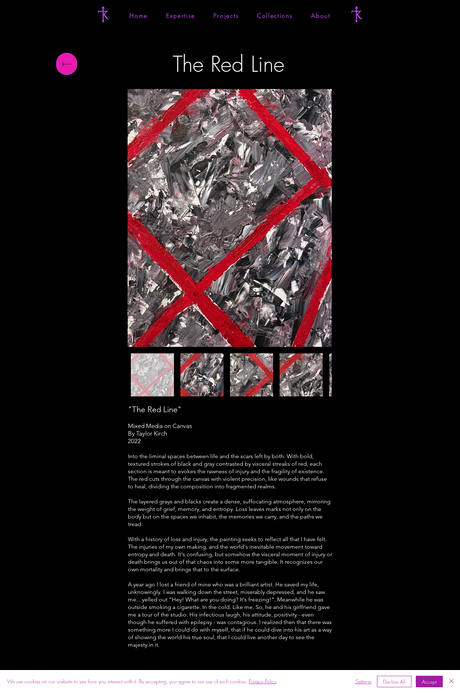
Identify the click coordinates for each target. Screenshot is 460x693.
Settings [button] (363, 681)
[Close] (451, 681)
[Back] (66, 64)
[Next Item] (319, 218)
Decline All (394, 681)
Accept (429, 681)
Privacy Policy (263, 681)
